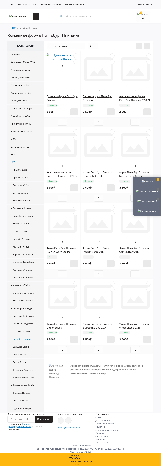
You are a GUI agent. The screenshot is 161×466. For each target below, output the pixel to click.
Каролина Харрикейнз (23, 254)
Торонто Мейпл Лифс (23, 377)
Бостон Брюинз (20, 193)
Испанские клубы (20, 85)
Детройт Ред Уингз (22, 239)
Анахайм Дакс (20, 170)
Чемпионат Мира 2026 (23, 62)
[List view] (139, 46)
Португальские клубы (22, 108)
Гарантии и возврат (51, 4)
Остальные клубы (20, 147)
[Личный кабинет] (147, 211)
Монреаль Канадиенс (23, 293)
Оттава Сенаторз (21, 331)
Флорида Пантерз (21, 393)
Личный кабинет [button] (144, 4)
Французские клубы (21, 124)
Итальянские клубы (21, 93)
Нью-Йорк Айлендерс (23, 308)
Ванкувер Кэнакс (21, 200)
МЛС (13, 139)
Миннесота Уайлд (22, 285)
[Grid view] (147, 46)
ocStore (87, 445)
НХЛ (14, 28)
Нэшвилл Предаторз (23, 324)
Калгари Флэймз (21, 247)
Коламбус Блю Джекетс (25, 262)
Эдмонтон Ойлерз (22, 408)
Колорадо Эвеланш (22, 270)
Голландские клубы (21, 77)
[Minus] (51, 122)
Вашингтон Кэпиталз (23, 208)
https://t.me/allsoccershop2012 (68, 420)
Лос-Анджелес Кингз (23, 277)
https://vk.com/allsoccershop (61, 420)
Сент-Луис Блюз (21, 354)
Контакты (100, 439)
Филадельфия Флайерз (24, 385)
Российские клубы (20, 116)
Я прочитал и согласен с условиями (27, 426)
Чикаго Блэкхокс (21, 401)
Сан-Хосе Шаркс (21, 347)
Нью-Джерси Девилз (23, 301)
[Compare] (75, 61)
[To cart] (74, 111)
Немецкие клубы (19, 100)
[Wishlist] (75, 55)
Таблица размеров (75, 4)
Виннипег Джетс (21, 224)
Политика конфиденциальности (20, 425)
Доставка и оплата (28, 4)
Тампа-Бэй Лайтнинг (23, 370)
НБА (13, 154)
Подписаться (44, 419)
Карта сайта (101, 442)
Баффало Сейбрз (21, 185)
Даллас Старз (20, 231)
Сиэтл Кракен (19, 362)
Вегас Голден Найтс (23, 216)
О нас (12, 4)
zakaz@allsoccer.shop (69, 427)
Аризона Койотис (21, 177)
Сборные (15, 54)
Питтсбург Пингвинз (22, 339)
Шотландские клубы (21, 131)
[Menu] (36, 16)
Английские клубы (20, 70)
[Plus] (73, 122)
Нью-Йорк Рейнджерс (23, 316)
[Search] (61, 16)
